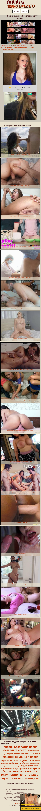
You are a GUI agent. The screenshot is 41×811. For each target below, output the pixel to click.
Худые (32, 47)
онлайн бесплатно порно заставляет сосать (19, 748)
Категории (16, 11)
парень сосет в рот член (18, 754)
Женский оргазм (7, 49)
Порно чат (24, 11)
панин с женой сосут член (28, 779)
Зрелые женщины (20, 47)
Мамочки (8, 47)
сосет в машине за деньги (22, 755)
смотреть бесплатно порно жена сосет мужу (20, 771)
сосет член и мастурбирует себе (20, 761)
